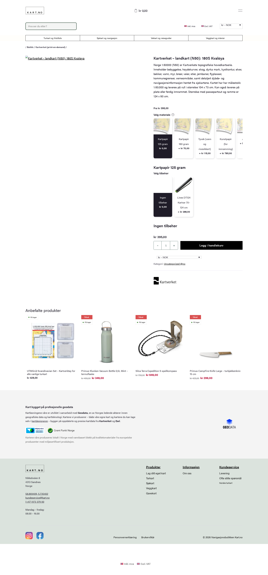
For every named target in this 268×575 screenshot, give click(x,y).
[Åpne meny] (240, 10)
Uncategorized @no (174, 264)
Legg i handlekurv (211, 245)
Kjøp (233, 567)
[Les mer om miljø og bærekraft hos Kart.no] (34, 430)
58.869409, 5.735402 (36, 494)
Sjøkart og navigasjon (107, 38)
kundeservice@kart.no (37, 497)
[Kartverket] (165, 281)
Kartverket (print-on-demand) (50, 47)
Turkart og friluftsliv (53, 38)
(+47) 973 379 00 (34, 501)
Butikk (30, 47)
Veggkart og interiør (215, 38)
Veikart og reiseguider (161, 38)
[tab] (163, 138)
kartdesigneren (40, 421)
